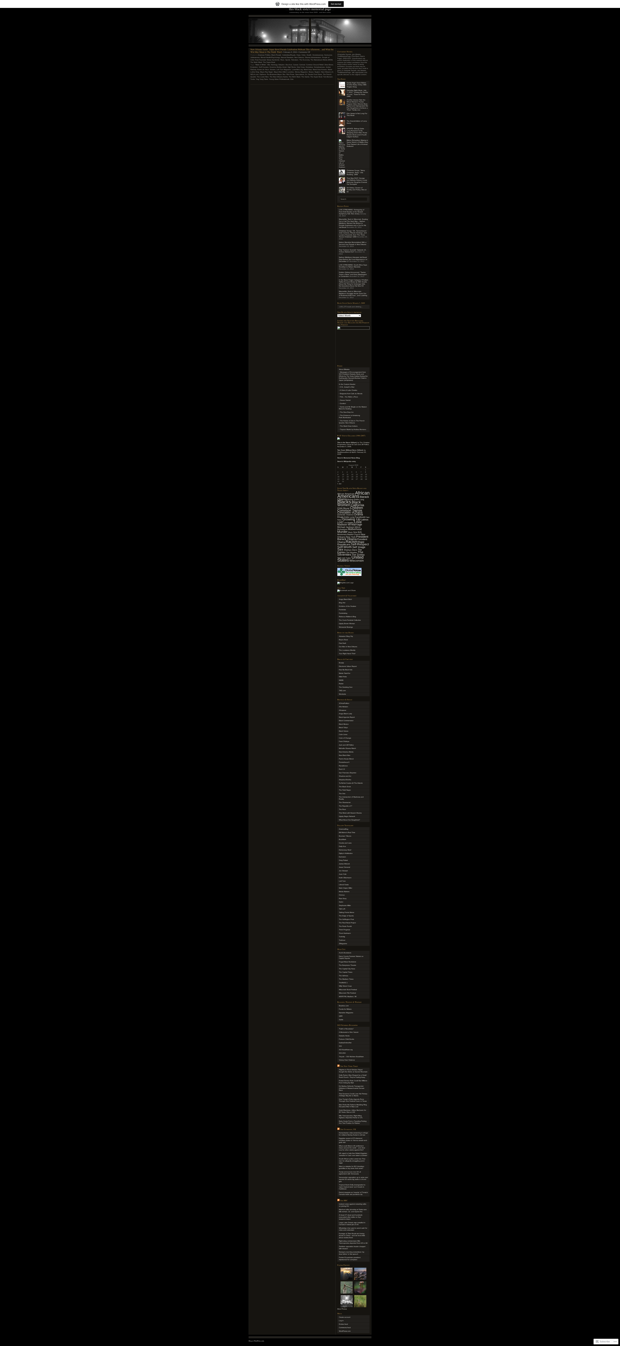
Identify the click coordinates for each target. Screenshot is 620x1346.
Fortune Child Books (346, 1039)
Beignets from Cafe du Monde (351, 393)
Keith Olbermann (345, 878)
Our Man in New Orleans (348, 646)
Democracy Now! (345, 850)
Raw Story (342, 898)
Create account (344, 1317)
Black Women (349, 503)
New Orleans (299, 57)
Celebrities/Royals (288, 55)
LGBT (340, 522)
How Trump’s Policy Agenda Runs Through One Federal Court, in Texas (353, 1100)
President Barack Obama (352, 538)
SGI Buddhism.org (346, 1050)
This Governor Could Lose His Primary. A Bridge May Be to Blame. (353, 1095)
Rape (361, 542)
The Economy (304, 60)
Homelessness (317, 55)
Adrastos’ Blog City (346, 636)
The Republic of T (345, 806)
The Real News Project (347, 923)
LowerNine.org (297, 69)
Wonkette (342, 694)
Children (356, 508)
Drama (358, 514)
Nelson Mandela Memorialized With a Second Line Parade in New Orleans (352, 243)
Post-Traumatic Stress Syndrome (267, 60)
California (357, 505)
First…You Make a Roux (349, 397)
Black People (276, 55)
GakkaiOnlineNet (345, 1043)
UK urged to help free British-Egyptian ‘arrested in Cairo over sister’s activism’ (353, 1154)
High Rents (292, 67)
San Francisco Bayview (347, 773)
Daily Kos (342, 846)
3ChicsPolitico (344, 703)
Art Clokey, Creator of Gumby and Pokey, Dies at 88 (357, 190)
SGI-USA (342, 1053)
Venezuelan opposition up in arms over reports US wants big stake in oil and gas (353, 1179)
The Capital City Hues (347, 969)
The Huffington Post (346, 919)
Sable (341, 1019)
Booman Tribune (345, 836)
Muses (311, 72)
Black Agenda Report (347, 717)
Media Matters (344, 891)
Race (282, 60)
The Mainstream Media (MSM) (321, 60)
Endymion (254, 67)
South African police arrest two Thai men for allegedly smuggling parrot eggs (352, 1161)
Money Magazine (301, 72)
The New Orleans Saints (279, 77)
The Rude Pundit (345, 926)
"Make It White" (260, 65)
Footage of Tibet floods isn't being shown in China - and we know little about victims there (352, 1235)
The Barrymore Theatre (347, 965)
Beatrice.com (344, 1006)
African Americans (353, 494)
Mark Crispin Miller (345, 888)
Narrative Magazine (346, 1013)
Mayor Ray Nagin (266, 72)
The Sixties (358, 554)
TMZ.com (342, 690)
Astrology (274, 65)
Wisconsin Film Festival (347, 993)
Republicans (343, 544)
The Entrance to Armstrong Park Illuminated (349, 416)
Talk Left (342, 909)
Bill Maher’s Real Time (347, 832)
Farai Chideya (344, 741)
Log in (341, 1320)
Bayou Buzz (343, 640)
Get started (336, 4)
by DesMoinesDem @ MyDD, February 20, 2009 (351, 452)
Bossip (341, 663)
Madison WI (344, 524)
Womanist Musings (346, 627)
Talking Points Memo (346, 912)
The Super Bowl (269, 62)
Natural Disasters (287, 57)
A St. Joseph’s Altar (347, 387)
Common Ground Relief (315, 65)
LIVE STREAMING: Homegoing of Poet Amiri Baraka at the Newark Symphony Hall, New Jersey (351, 212)
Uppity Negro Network (347, 816)
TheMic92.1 (343, 983)
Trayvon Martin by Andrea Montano (353, 429)
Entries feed (343, 1324)
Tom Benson (328, 77)
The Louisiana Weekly (347, 650)
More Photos (342, 1309)
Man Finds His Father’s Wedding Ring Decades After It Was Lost (353, 1106)
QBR (340, 1016)
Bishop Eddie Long (355, 499)
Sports (287, 60)
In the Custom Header (347, 384)
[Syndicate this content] (338, 1066)
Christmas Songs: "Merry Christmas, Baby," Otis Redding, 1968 (356, 172)
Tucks (252, 79)
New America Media (346, 752)
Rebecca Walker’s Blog (347, 616)
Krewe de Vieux (263, 69)
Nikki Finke (343, 677)
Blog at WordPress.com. (256, 1341)
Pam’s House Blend (346, 759)
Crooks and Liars (345, 843)
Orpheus (262, 74)
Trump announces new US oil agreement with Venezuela (350, 1173)
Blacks (344, 501)
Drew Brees (329, 65)
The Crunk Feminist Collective (350, 620)
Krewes (272, 69)
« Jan (339, 484)
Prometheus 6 (344, 762)
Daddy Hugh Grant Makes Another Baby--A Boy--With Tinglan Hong (357, 85)
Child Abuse (343, 508)
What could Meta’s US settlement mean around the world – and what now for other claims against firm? (352, 1148)
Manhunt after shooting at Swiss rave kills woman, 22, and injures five (353, 1210)
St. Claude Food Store (313, 74)
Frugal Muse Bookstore (347, 962)
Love (358, 522)
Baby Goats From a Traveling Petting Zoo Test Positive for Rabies (353, 1122)
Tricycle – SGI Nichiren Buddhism (351, 1056)
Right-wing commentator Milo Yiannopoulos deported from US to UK (353, 1242)
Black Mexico (344, 724)
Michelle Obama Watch (347, 748)
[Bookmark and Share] (346, 590)
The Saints (305, 77)
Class (298, 55)
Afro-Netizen (343, 707)
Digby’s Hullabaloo (346, 853)
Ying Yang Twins (262, 79)
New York (351, 537)
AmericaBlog (343, 829)
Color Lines (343, 734)
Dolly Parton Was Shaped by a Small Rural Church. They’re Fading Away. (352, 1076)
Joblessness (255, 57)
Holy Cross (301, 67)
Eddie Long (349, 517)
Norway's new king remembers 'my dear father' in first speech (351, 1253)
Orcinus (342, 895)
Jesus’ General (344, 867)
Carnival (302, 65)
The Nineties (351, 552)
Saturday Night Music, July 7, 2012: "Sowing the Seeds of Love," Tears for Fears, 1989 (357, 93)
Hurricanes (328, 55)
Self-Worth (344, 547)
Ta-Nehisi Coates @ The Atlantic (351, 783)
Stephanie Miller (345, 905)
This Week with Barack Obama (350, 813)
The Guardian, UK (348, 1129)
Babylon (282, 65)
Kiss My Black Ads (345, 670)
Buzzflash (342, 839)
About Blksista (344, 369)
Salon (341, 902)
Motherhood (355, 529)
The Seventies (350, 553)
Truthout (342, 940)
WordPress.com (345, 1331)
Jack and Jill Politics (346, 745)
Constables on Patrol (349, 512)
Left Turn (342, 881)
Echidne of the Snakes (347, 606)
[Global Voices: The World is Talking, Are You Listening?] (349, 576)
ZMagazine (343, 943)
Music (350, 532)
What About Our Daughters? (349, 820)
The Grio (342, 793)
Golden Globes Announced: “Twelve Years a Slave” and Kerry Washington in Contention (353, 274)
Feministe (342, 610)
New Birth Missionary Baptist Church (349, 533)
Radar (341, 683)
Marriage (356, 524)
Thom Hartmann (345, 933)
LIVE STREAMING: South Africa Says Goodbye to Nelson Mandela (353, 266)
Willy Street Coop (345, 986)
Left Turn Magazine (283, 69)
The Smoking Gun (345, 687)
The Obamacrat (345, 802)
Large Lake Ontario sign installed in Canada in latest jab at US (352, 1224)
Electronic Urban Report (348, 666)
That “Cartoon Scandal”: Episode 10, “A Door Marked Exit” (352, 251)
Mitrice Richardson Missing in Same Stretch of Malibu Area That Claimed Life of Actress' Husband (357, 143)
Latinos (364, 519)
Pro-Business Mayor (274, 74)
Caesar (295, 65)
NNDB (341, 680)
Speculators (299, 74)
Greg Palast (343, 860)
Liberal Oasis (344, 884)
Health (309, 55)
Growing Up (351, 519)
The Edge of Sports (346, 916)
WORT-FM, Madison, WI (347, 996)
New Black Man (344, 755)
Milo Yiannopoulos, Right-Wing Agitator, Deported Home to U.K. (351, 1117)
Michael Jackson (345, 527)
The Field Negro (345, 790)
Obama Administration (313, 57)
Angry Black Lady (345, 713)
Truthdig (342, 936)
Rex (284, 74)
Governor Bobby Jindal (278, 67)
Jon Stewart (343, 871)
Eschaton (342, 857)
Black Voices (343, 731)
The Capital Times (345, 972)
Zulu (292, 79)
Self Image (358, 547)
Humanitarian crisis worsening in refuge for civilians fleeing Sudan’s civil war (353, 1134)
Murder (342, 531)
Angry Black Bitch (345, 599)
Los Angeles (349, 522)
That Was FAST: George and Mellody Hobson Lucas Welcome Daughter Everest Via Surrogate (357, 181)
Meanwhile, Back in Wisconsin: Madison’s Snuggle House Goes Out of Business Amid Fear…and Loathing (353, 293)
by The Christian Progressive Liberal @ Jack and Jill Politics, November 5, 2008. (353, 444)
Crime (303, 55)
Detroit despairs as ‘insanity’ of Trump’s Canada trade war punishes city (353, 1193)
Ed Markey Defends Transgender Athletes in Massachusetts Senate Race (351, 1088)
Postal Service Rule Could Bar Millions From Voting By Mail (353, 1082)
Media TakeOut (344, 673)
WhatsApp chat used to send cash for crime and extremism (353, 1229)
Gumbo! (343, 403)
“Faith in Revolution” (346, 1029)
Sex (340, 549)
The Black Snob (345, 786)
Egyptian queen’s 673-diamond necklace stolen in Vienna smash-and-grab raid (353, 1140)
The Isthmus (343, 976)
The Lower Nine (263, 77)
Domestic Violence (345, 515)
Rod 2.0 (342, 769)
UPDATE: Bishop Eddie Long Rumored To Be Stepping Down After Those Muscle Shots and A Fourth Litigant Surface (357, 133)
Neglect (317, 72)
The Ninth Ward (256, 62)
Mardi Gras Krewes (320, 69)
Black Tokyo (343, 727)
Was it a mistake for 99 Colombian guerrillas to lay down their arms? (351, 1167)
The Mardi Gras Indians (348, 426)
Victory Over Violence (347, 1060)
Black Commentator (346, 720)
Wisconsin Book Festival (348, 989)
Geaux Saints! (345, 400)
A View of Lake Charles (348, 390)
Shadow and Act (345, 776)
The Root (342, 809)
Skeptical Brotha (345, 780)
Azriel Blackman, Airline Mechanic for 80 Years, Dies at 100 (352, 1111)
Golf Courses (264, 67)
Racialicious (343, 766)
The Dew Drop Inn (347, 412)
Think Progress (344, 930)
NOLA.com (254, 74)
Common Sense (349, 510)
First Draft (342, 643)
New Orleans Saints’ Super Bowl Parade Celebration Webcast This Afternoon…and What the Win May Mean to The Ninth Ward (292, 50)
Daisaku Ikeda (344, 1036)
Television (294, 60)
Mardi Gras (308, 69)
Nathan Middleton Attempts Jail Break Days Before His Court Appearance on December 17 (353, 259)
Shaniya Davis (350, 550)
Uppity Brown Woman (347, 623)
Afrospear (342, 710)
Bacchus (289, 65)
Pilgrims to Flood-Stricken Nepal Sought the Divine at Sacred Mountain (353, 1071)
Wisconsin (356, 560)
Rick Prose (290, 74)
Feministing (343, 613)
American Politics (264, 55)
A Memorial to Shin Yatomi (348, 1032)
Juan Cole (342, 874)
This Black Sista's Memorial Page (310, 9)
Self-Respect (360, 544)
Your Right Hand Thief (347, 653)
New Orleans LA (327, 72)
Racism (351, 542)
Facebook (360, 517)
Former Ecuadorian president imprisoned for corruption (350, 1258)
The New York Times (349, 1066)
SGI (340, 1046)
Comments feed (345, 1327)
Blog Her (342, 603)
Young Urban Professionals (279, 79)
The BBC (344, 1200)
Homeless (309, 67)
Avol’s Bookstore (345, 953)
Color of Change (345, 738)
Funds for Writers (345, 1009)
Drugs (340, 517)
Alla (268, 65)
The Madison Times (346, 979)
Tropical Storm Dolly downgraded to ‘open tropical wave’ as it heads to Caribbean (352, 1187)
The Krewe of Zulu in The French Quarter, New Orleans (352, 422)
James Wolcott (344, 864)
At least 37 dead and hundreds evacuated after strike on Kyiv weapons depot (350, 1217)
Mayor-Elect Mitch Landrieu (284, 72)
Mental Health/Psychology (270, 57)
